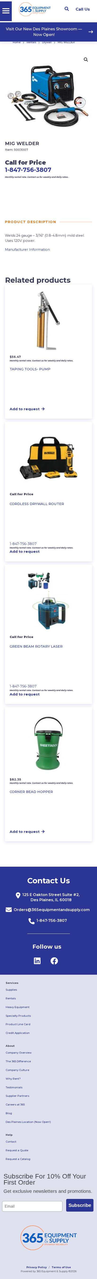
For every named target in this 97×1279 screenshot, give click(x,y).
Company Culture (17, 1070)
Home (16, 42)
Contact (11, 1141)
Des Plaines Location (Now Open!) (28, 1122)
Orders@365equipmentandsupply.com (52, 910)
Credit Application (18, 1033)
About (10, 1045)
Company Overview (19, 1052)
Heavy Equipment (17, 1007)
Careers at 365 (15, 1104)
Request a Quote (17, 1150)
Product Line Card (18, 1024)
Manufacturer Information (27, 249)
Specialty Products (18, 1015)
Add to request (25, 409)
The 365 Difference (18, 1061)
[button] (86, 59)
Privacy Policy (36, 1267)
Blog (9, 1113)
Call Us (83, 9)
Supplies (11, 989)
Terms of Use (61, 1267)
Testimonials (14, 1087)
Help (9, 1134)
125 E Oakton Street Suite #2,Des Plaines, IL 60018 (51, 897)
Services (12, 983)
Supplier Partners (17, 1095)
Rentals (31, 42)
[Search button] (66, 8)
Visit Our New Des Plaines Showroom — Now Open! (44, 32)
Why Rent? (13, 1078)
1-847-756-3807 (28, 169)
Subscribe (80, 1205)
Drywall (47, 42)
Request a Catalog (18, 1159)
